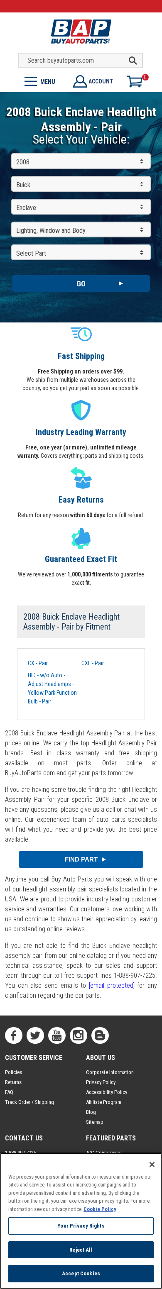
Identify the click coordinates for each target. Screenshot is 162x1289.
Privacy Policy (100, 1082)
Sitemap (94, 1122)
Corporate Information (110, 1072)
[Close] (152, 1164)
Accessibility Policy (106, 1092)
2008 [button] (22, 162)
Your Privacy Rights (80, 1226)
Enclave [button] (26, 208)
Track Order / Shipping (29, 1102)
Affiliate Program (103, 1102)
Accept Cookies (81, 1273)
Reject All (80, 1250)
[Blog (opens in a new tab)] (100, 1035)
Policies (13, 1072)
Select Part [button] (31, 253)
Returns (13, 1082)
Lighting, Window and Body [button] (51, 230)
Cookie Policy (99, 1209)
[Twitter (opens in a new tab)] (35, 1035)
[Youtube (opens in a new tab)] (57, 1035)
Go (81, 283)
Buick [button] (23, 185)
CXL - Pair (92, 663)
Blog (91, 1112)
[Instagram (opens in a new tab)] (78, 1035)
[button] (40, 80)
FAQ (9, 1092)
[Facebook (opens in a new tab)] (13, 1035)
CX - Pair (38, 663)
